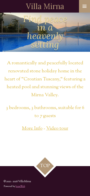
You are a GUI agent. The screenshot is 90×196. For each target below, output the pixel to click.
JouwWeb (20, 186)
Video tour (57, 128)
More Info (32, 128)
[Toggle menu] (84, 6)
